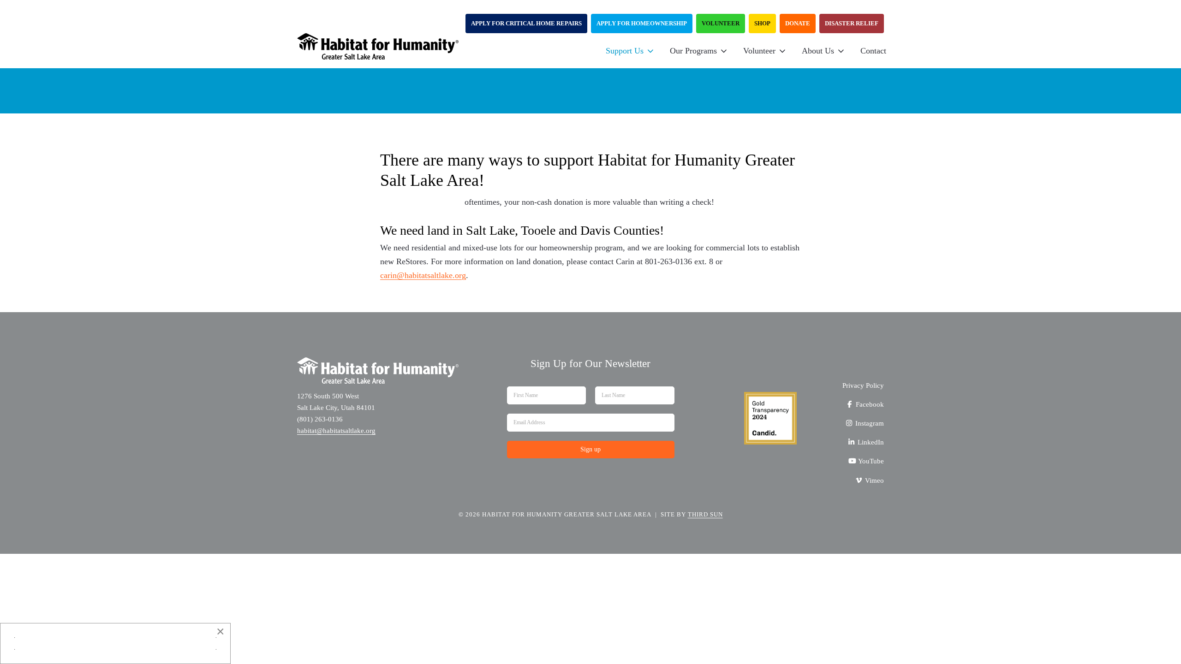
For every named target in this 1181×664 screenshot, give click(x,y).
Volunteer (721, 23)
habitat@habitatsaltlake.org (336, 430)
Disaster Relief (851, 23)
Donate (797, 23)
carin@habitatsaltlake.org (423, 275)
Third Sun (705, 514)
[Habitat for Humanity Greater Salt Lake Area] (378, 50)
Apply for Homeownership (641, 23)
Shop (762, 23)
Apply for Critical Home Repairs (526, 23)
